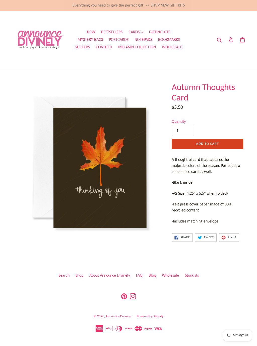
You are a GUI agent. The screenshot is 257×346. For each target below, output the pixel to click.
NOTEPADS (143, 40)
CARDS (137, 32)
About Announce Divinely (109, 276)
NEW (91, 32)
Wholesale (170, 276)
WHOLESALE (172, 47)
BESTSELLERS (111, 32)
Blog (152, 276)
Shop (79, 276)
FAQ (139, 276)
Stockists (192, 276)
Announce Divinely (118, 316)
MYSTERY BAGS (90, 40)
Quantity (179, 122)
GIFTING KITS (159, 32)
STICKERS (82, 47)
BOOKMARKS (169, 40)
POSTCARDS (118, 40)
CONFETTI (104, 47)
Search (64, 276)
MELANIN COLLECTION (137, 47)
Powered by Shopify (150, 316)
